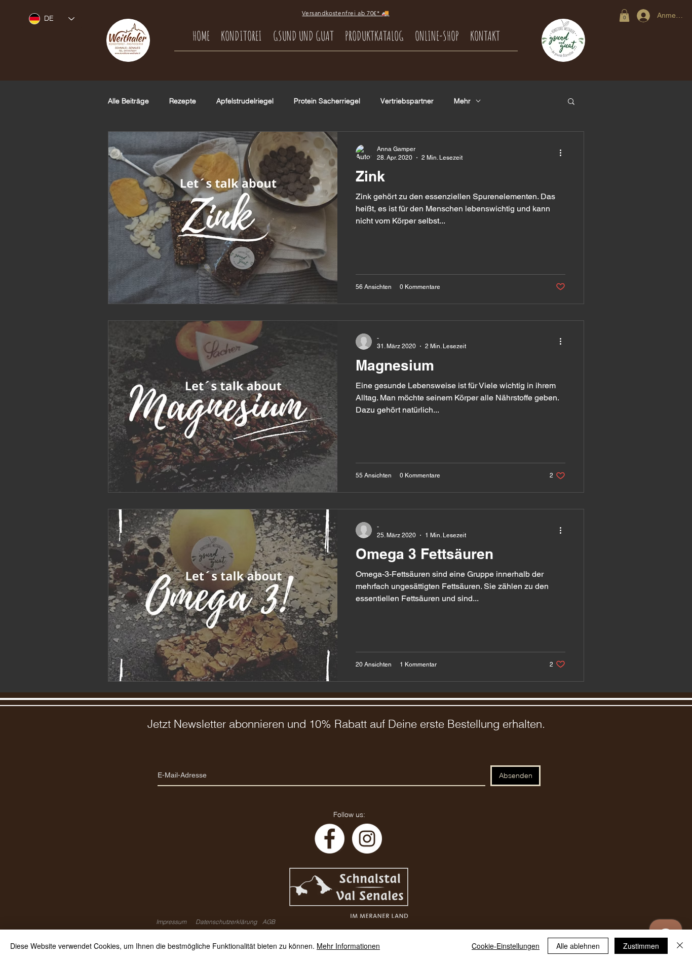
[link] (624, 15)
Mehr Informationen (348, 946)
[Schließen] (680, 946)
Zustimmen (641, 946)
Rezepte (182, 101)
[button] (571, 102)
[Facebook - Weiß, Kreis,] (329, 839)
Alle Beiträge (128, 101)
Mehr (462, 101)
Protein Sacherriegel (327, 101)
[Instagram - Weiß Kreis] (367, 839)
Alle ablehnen (578, 946)
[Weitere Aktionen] (564, 152)
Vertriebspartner (407, 101)
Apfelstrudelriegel (245, 101)
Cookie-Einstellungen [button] (506, 946)
